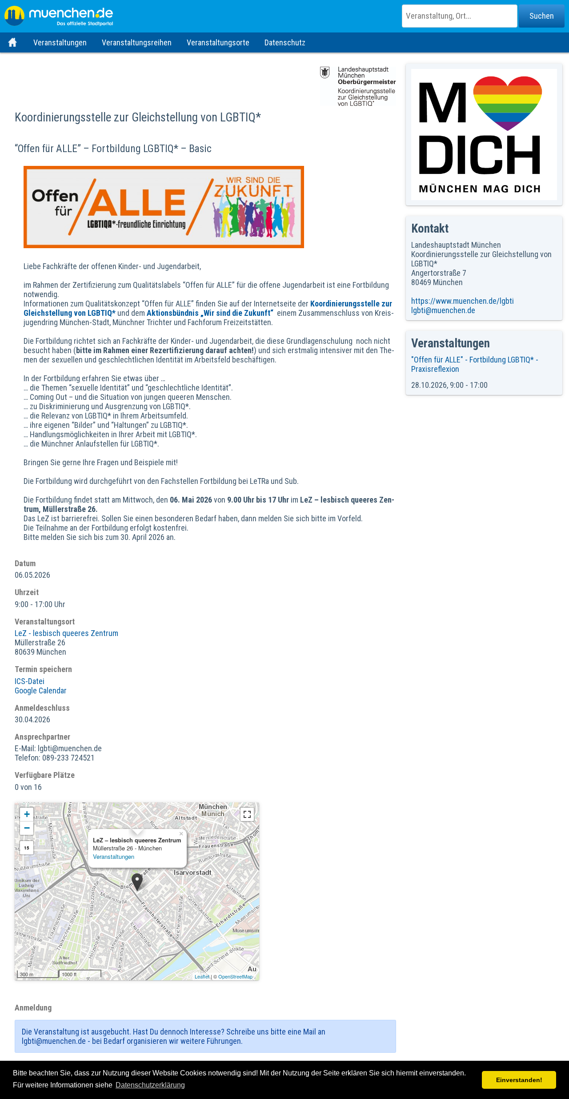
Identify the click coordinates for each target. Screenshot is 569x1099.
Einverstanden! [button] (519, 1079)
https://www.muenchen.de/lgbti (462, 301)
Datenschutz (284, 42)
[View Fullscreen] (247, 814)
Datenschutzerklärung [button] (150, 1085)
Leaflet (202, 976)
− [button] (27, 827)
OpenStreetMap (235, 976)
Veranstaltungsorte (218, 42)
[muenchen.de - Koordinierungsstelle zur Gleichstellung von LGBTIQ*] (284, 13)
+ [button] (27, 814)
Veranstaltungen (60, 42)
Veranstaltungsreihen (137, 42)
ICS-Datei (29, 681)
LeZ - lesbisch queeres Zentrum (66, 633)
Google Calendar (41, 690)
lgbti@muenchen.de (443, 310)
